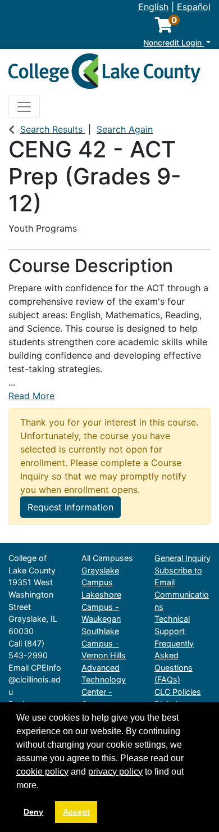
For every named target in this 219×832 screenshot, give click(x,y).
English (153, 6)
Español (194, 6)
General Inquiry (182, 558)
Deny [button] (33, 811)
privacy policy (115, 771)
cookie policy (42, 771)
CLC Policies (177, 692)
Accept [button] (76, 811)
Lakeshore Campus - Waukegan (101, 606)
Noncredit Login (173, 42)
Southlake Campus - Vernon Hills (103, 643)
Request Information (70, 507)
